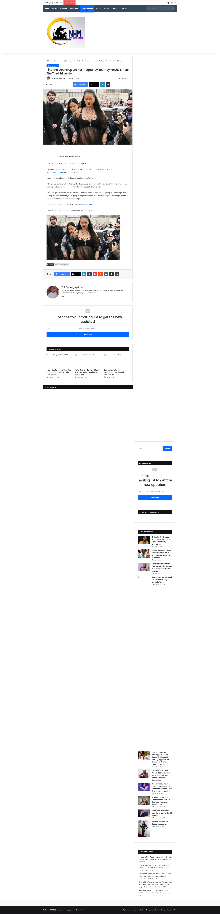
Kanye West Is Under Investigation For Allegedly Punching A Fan (114, 372)
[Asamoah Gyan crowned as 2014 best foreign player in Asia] (144, 662)
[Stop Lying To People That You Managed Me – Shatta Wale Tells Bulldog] (59, 361)
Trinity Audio (69, 156)
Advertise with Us (137, 910)
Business (63, 8)
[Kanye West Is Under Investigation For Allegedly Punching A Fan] (116, 361)
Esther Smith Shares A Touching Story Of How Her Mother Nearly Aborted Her (161, 540)
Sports (106, 8)
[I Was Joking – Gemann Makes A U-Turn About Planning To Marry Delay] (87, 361)
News (54, 8)
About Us (126, 910)
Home (47, 8)
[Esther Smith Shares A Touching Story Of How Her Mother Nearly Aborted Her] (144, 540)
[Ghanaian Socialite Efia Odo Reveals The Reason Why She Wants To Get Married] (144, 567)
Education (74, 8)
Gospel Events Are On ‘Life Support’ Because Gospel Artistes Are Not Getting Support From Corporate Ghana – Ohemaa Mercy (161, 758)
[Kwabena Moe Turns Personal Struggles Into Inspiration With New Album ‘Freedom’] (144, 773)
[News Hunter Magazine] (64, 32)
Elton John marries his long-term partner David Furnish (162, 813)
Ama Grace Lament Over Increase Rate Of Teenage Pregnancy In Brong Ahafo (161, 801)
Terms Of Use (171, 910)
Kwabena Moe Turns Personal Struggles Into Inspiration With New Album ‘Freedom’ (161, 774)
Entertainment (87, 8)
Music (98, 8)
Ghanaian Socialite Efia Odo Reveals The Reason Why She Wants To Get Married (162, 567)
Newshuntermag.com (55, 172)
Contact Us (150, 910)
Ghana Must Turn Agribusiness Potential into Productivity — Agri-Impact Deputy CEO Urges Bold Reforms (155, 884)
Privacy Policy (160, 910)
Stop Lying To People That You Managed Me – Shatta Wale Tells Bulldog (59, 372)
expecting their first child (90, 204)
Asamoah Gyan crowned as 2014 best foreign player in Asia (162, 579)
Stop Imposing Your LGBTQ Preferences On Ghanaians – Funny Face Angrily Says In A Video (162, 787)
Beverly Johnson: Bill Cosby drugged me (160, 822)
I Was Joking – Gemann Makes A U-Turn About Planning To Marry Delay (87, 372)
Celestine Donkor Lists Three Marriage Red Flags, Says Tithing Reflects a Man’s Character (155, 876)
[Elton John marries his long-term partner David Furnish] (144, 813)
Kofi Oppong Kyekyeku (58, 78)
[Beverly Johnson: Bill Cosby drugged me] (144, 828)
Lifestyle (124, 8)
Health (115, 8)
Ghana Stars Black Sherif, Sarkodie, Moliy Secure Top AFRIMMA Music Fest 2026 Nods (162, 554)
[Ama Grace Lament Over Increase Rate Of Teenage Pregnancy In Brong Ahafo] (144, 800)
